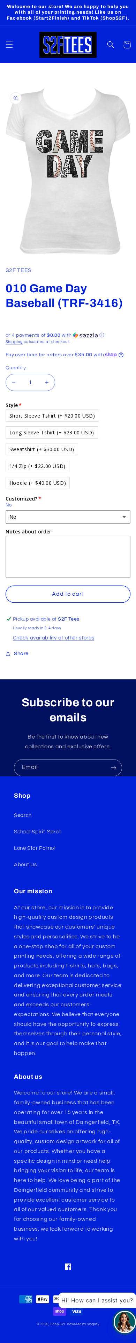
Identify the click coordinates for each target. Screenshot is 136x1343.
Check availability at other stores (53, 638)
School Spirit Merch (38, 831)
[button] (9, 45)
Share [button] (21, 653)
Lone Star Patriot (35, 848)
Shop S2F (58, 1324)
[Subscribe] (114, 767)
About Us (25, 864)
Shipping (14, 342)
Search (23, 815)
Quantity (16, 367)
